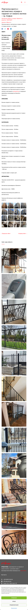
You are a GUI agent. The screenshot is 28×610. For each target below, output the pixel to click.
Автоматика (5, 18)
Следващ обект (22, 233)
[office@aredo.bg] (6, 581)
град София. (23, 570)
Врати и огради (12, 18)
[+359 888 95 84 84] (7, 579)
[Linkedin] (11, 29)
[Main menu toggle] (25, 2)
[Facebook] (2, 29)
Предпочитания (14, 605)
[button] (21, 2)
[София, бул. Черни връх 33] (9, 583)
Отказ (14, 601)
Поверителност (14, 608)
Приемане (14, 597)
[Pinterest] (8, 29)
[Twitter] (5, 29)
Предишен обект (5, 233)
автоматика (16, 91)
